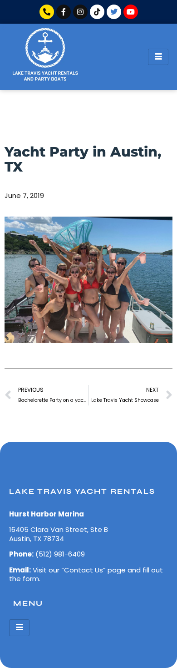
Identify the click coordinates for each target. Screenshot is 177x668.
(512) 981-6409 (60, 554)
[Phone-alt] (46, 12)
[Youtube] (130, 12)
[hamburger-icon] (158, 57)
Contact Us (83, 570)
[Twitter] (114, 12)
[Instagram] (80, 12)
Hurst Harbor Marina (46, 514)
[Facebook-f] (63, 12)
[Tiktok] (97, 12)
